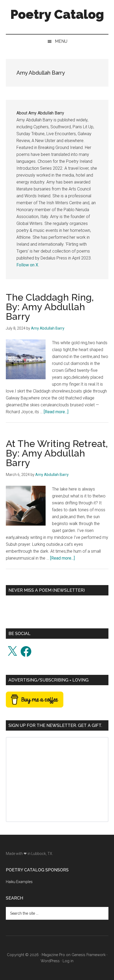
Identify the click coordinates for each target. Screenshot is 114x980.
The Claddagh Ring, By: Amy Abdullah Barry (50, 307)
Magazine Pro (53, 955)
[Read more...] (56, 411)
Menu (61, 41)
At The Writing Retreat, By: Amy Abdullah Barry (57, 453)
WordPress (50, 961)
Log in (68, 961)
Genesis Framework (89, 955)
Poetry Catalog (57, 14)
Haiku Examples (19, 882)
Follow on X (27, 264)
